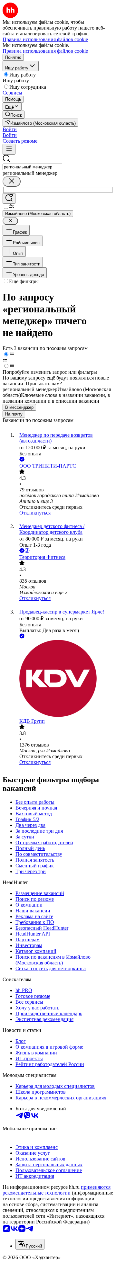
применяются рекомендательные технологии (57, 1190)
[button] (10, 129)
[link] (13, 115)
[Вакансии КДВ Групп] (64, 679)
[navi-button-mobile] (9, 149)
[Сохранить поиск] (9, 198)
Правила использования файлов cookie (45, 51)
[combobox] (32, 167)
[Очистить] (12, 181)
